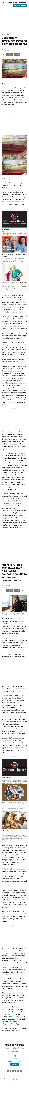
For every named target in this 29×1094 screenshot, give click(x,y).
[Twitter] (18, 1071)
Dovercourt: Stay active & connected (14, 282)
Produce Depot (6, 229)
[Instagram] (11, 1071)
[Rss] (21, 1071)
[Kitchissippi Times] (14, 2)
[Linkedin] (18, 54)
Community (5, 34)
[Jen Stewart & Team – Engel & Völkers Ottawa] (14, 244)
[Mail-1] (8, 1071)
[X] (11, 54)
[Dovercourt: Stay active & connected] (14, 272)
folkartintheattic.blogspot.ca (11, 503)
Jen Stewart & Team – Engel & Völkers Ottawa (14, 255)
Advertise (14, 1058)
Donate (14, 1056)
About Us (14, 1054)
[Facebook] (8, 54)
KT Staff (5, 49)
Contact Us (14, 1055)
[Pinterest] (15, 54)
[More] (22, 54)
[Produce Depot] (14, 219)
